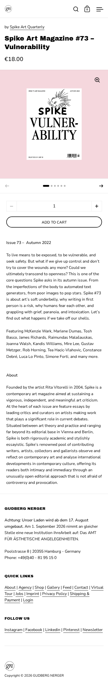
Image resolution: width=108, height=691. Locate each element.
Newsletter (93, 630)
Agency (25, 587)
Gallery (53, 587)
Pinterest (71, 630)
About (10, 587)
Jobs (19, 593)
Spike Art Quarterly (27, 27)
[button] (101, 186)
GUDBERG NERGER (48, 675)
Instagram (13, 630)
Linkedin (52, 630)
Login (28, 600)
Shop (39, 587)
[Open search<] (76, 9)
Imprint (32, 593)
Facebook (33, 630)
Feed (67, 587)
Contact (81, 587)
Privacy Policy (54, 593)
